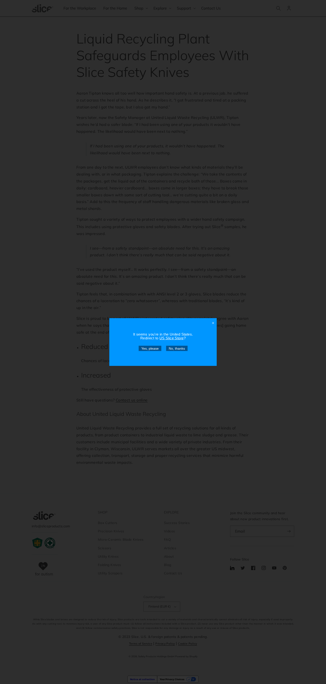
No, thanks (177, 348)
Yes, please (150, 348)
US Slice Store (171, 338)
